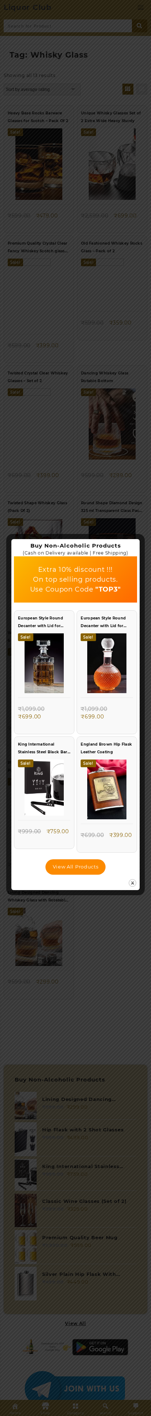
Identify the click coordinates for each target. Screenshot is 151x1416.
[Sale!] (44, 665)
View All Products (76, 867)
